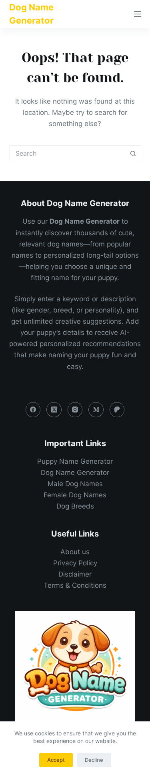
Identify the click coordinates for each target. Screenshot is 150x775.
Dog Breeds (75, 506)
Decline (94, 760)
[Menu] (137, 14)
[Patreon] (117, 409)
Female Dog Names (75, 495)
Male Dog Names (75, 484)
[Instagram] (75, 409)
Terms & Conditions (75, 585)
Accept (56, 760)
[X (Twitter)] (54, 409)
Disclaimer (75, 574)
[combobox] (68, 153)
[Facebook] (33, 409)
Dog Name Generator (75, 473)
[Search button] (133, 153)
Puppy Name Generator (75, 461)
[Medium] (96, 409)
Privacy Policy (75, 563)
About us (75, 552)
